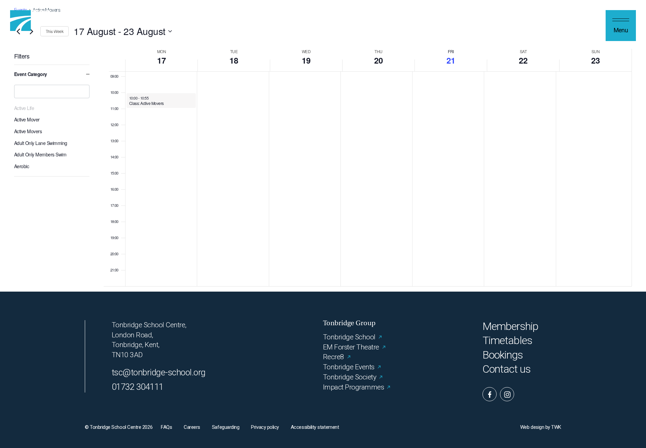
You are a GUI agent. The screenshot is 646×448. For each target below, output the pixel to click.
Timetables (507, 340)
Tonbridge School (349, 337)
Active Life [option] (24, 108)
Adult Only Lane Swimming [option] (40, 143)
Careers (192, 427)
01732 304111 (138, 387)
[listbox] (51, 136)
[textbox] (51, 91)
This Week (54, 31)
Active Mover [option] (27, 119)
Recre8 (333, 357)
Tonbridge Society (349, 377)
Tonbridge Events (348, 367)
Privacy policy (265, 427)
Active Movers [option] (28, 131)
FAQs (166, 427)
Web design (532, 427)
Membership (510, 326)
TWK (556, 427)
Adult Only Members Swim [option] (40, 154)
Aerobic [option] (21, 166)
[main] (323, 146)
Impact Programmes (353, 387)
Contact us (506, 369)
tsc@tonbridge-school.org (159, 372)
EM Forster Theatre (351, 347)
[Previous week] (18, 31)
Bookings (502, 355)
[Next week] (31, 31)
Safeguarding (225, 427)
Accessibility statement (315, 427)
